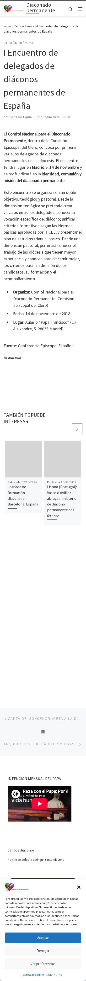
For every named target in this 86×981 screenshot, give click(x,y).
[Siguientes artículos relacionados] (77, 428)
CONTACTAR (54, 974)
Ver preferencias (43, 964)
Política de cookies (33, 974)
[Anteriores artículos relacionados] (65, 428)
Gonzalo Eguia (21, 117)
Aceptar (43, 937)
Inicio (7, 26)
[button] (78, 887)
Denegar (43, 950)
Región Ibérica (24, 26)
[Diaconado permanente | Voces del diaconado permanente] (14, 8)
